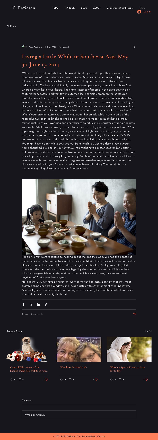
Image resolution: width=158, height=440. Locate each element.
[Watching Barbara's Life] (79, 349)
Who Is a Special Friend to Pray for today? (127, 369)
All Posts (11, 26)
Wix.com (101, 436)
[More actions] (134, 47)
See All (148, 331)
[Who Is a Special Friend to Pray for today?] (129, 349)
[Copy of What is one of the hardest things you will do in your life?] (28, 349)
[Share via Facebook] (23, 304)
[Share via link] (46, 304)
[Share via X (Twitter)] (30, 304)
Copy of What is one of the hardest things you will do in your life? (28, 369)
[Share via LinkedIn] (38, 304)
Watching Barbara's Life (73, 367)
